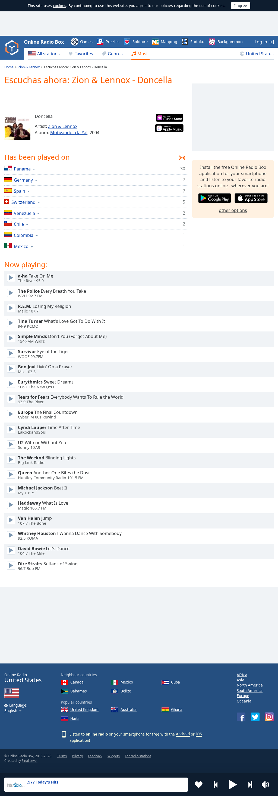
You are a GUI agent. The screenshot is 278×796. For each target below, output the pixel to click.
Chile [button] (19, 224)
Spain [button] (19, 191)
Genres (115, 54)
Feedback (95, 756)
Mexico (127, 682)
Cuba (175, 682)
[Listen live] (11, 278)
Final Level (29, 760)
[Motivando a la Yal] (17, 127)
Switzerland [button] (23, 202)
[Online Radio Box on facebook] (241, 717)
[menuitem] (44, 54)
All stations (48, 54)
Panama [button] (22, 169)
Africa (242, 674)
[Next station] (250, 784)
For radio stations (138, 756)
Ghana (176, 709)
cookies (59, 5)
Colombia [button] (23, 235)
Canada (77, 682)
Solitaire (140, 41)
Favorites (83, 54)
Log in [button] (261, 42)
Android (183, 733)
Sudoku (197, 41)
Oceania (244, 701)
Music (143, 54)
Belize (126, 691)
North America (250, 685)
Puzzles (112, 41)
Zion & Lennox (62, 126)
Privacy (77, 756)
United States (260, 54)
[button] (232, 784)
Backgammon (230, 41)
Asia (240, 679)
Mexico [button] (21, 246)
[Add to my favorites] (198, 784)
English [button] (10, 710)
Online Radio (23, 678)
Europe (243, 695)
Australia (129, 709)
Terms (62, 756)
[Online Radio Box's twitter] (255, 717)
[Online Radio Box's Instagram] (269, 716)
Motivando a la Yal (68, 133)
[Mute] (267, 784)
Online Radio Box (44, 41)
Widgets (114, 756)
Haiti (74, 718)
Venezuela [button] (24, 213)
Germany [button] (23, 180)
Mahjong (169, 41)
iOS (199, 733)
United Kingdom (84, 709)
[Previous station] (215, 784)
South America (250, 690)
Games (86, 41)
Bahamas (78, 691)
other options (233, 210)
